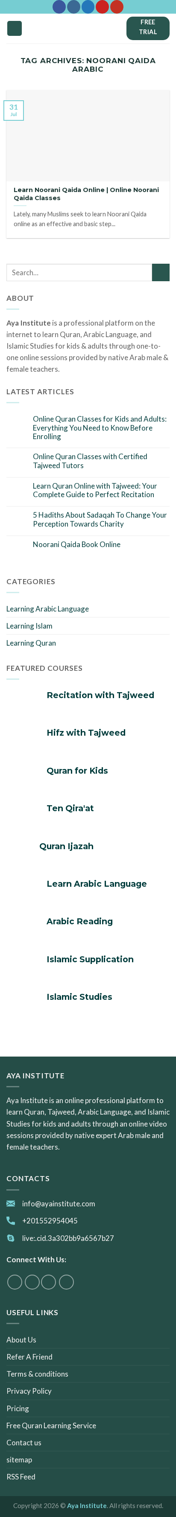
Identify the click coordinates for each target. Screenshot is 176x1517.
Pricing (17, 1408)
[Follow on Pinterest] (102, 7)
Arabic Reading (80, 921)
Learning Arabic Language (47, 608)
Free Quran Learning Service (51, 1425)
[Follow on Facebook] (59, 7)
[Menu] (14, 28)
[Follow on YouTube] (116, 7)
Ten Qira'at (70, 808)
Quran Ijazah (66, 846)
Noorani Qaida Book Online (76, 544)
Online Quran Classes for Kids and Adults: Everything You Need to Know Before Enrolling (100, 428)
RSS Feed (20, 1476)
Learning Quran (31, 642)
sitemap (19, 1459)
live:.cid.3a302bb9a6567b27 (68, 1238)
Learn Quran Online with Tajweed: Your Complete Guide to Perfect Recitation (95, 490)
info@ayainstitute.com (58, 1203)
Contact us (23, 1442)
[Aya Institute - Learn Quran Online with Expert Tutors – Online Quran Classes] (88, 29)
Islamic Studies (79, 997)
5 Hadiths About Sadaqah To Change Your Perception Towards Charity (100, 519)
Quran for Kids (77, 771)
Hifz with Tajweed (86, 733)
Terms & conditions (37, 1373)
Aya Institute (87, 1505)
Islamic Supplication (90, 959)
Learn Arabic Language (97, 884)
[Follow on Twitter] (88, 7)
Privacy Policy (29, 1390)
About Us (21, 1339)
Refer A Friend (29, 1356)
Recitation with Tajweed (100, 695)
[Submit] (161, 272)
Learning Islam (29, 625)
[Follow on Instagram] (73, 7)
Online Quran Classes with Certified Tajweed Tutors (90, 460)
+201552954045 (50, 1220)
